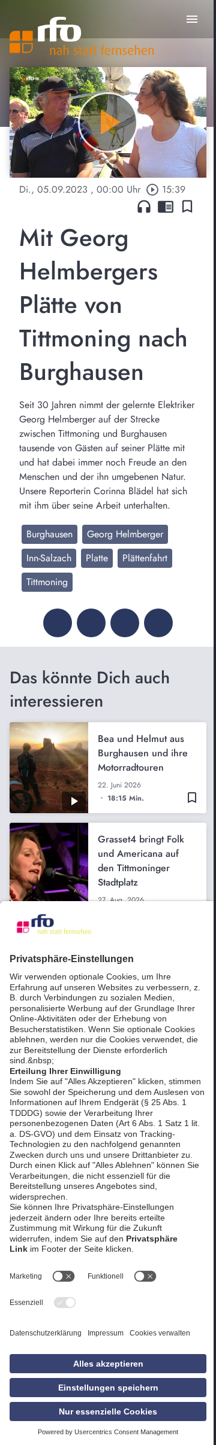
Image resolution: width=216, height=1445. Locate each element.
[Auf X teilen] (91, 623)
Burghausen (49, 534)
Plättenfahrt (144, 558)
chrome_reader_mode (165, 206)
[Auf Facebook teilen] (57, 623)
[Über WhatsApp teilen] (124, 623)
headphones (144, 206)
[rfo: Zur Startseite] (82, 36)
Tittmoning (47, 582)
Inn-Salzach (48, 558)
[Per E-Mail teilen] (158, 623)
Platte (97, 558)
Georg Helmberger (125, 534)
